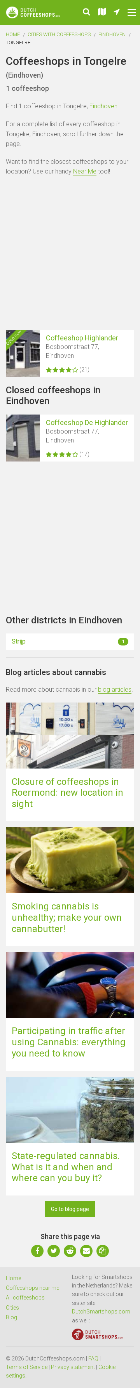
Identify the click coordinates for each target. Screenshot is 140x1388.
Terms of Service (26, 1367)
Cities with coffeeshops (59, 34)
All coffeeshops (25, 1297)
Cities (12, 1308)
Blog (11, 1317)
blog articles (114, 689)
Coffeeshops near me (32, 1288)
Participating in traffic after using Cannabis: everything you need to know (69, 1042)
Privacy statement (73, 1367)
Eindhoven (112, 34)
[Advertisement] (70, 254)
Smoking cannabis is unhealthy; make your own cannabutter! (67, 917)
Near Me (84, 171)
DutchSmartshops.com (101, 1311)
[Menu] (132, 12)
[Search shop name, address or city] (86, 12)
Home (13, 34)
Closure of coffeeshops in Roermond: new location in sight (67, 793)
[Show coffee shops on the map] (102, 12)
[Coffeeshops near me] (117, 12)
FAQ (93, 1358)
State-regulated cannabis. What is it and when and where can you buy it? (66, 1167)
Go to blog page (70, 1209)
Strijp (68, 641)
